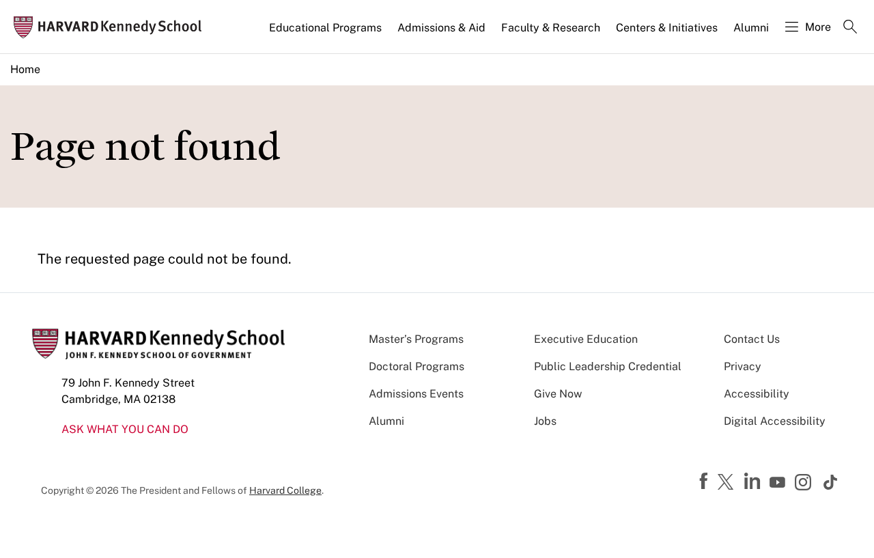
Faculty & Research (550, 27)
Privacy (742, 366)
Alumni (751, 27)
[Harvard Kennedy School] (112, 27)
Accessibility (756, 393)
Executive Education (586, 339)
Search (850, 28)
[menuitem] (326, 33)
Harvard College (285, 490)
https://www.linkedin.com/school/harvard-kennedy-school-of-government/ (754, 481)
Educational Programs (325, 27)
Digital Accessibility (775, 421)
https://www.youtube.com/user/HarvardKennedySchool (779, 483)
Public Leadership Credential (607, 366)
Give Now (558, 393)
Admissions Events (416, 393)
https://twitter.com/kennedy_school (728, 483)
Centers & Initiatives (667, 27)
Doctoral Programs (416, 366)
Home (25, 69)
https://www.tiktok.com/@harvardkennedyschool (831, 482)
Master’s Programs (416, 339)
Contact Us (752, 339)
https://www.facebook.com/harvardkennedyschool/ (705, 481)
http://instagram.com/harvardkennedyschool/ (805, 483)
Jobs (545, 421)
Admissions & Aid (441, 27)
